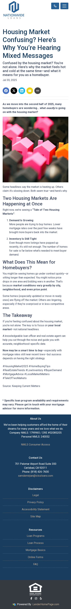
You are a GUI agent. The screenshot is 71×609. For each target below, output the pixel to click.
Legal (35, 495)
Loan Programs (35, 535)
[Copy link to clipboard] (37, 90)
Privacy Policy (35, 502)
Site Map (35, 516)
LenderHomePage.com (46, 604)
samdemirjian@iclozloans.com (35, 475)
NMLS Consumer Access (35, 444)
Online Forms (35, 557)
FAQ (35, 564)
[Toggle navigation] (64, 6)
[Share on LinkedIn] (21, 90)
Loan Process (35, 543)
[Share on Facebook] (6, 90)
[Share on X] (14, 90)
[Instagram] (36, 598)
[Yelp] (41, 598)
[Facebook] (31, 598)
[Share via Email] (29, 90)
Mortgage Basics (35, 550)
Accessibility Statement (35, 509)
